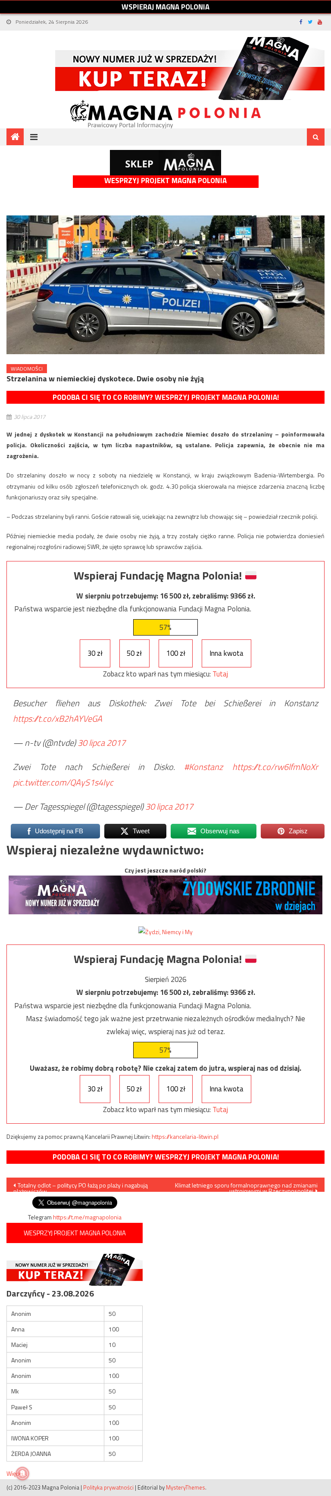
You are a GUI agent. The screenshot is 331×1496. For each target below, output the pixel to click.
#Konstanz (203, 766)
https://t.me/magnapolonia (87, 1217)
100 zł (175, 653)
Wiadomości (27, 369)
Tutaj (220, 673)
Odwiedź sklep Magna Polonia (165, 162)
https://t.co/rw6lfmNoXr (275, 766)
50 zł (134, 653)
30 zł (95, 653)
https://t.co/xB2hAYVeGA (57, 718)
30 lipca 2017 (101, 742)
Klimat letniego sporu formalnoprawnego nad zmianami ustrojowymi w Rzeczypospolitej (246, 1186)
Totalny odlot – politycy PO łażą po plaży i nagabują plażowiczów (80, 1186)
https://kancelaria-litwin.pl (185, 1136)
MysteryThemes (185, 1487)
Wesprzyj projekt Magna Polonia (165, 180)
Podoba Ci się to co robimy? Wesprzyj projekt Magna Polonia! (166, 397)
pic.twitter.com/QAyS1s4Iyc (63, 782)
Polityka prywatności (108, 1487)
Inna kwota (226, 653)
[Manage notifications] (22, 1473)
